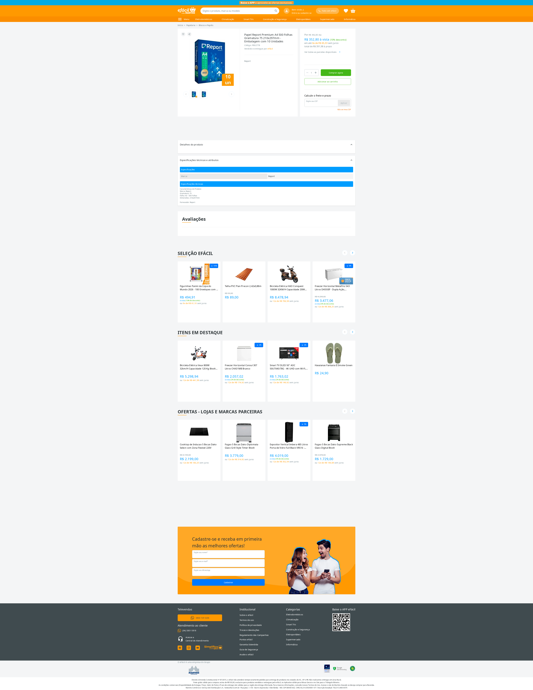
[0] (353, 10)
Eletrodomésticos (203, 19)
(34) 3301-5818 (189, 630)
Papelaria (190, 25)
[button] (266, 144)
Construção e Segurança (274, 19)
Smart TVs (248, 19)
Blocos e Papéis (206, 25)
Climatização (228, 19)
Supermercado (327, 19)
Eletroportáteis (303, 19)
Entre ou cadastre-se (301, 13)
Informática (349, 19)
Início (180, 25)
